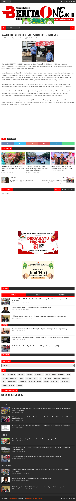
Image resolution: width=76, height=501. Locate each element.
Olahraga (57, 378)
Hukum (48, 375)
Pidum (39, 381)
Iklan (54, 375)
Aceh (3, 375)
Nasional (29, 378)
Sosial (4, 385)
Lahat (68, 375)
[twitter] (64, 1)
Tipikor (11, 385)
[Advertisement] (37, 122)
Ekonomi (29, 375)
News (35, 378)
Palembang (65, 378)
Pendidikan (22, 381)
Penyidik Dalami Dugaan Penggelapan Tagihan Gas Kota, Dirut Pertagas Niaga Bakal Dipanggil (40, 337)
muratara (19, 385)
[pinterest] (72, 1)
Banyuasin (21, 375)
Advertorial (11, 375)
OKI (45, 378)
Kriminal (61, 375)
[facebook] (62, 1)
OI (40, 378)
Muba (21, 378)
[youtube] (69, 1)
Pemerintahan (12, 381)
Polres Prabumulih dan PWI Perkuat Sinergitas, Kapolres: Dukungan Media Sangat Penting (39, 329)
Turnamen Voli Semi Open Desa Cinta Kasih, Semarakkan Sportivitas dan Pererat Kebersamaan (37, 168)
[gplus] (66, 1)
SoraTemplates (12, 498)
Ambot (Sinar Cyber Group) (34, 498)
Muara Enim (11, 138)
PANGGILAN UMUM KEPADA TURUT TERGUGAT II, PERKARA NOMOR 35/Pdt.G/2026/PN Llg (41, 425)
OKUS (49, 378)
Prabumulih (54, 381)
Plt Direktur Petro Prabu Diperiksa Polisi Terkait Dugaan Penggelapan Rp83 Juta (36, 346)
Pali (3, 381)
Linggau (5, 378)
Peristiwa (31, 381)
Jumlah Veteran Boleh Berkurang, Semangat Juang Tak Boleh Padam (61, 167)
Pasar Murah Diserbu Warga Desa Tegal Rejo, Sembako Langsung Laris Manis (12, 168)
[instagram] (74, 1)
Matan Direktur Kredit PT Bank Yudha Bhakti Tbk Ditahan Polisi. (31, 307)
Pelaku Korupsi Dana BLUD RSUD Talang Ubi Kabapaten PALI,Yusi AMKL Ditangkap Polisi (39, 316)
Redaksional (65, 381)
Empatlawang (39, 375)
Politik (46, 381)
